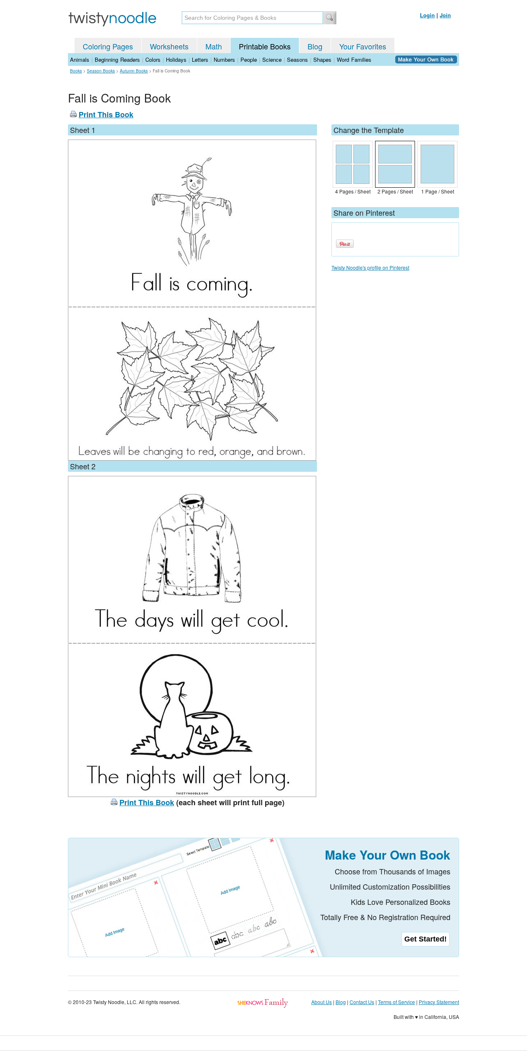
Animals (79, 59)
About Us (321, 1001)
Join (445, 15)
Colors (153, 59)
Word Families (354, 59)
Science (272, 59)
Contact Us (362, 1001)
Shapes (322, 59)
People (248, 59)
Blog (315, 46)
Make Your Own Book (387, 854)
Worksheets (169, 46)
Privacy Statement (439, 1001)
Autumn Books (134, 71)
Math (213, 46)
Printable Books (265, 46)
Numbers (224, 59)
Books (76, 71)
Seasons (297, 59)
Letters (200, 59)
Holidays (176, 59)
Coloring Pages (108, 46)
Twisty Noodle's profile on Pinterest (370, 267)
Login (427, 15)
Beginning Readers (117, 59)
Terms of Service (396, 1001)
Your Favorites (362, 46)
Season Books (101, 71)
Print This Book (106, 114)
